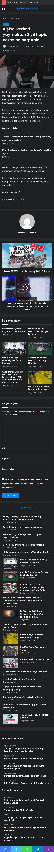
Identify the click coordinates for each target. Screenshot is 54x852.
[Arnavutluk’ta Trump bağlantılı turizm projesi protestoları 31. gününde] (10, 588)
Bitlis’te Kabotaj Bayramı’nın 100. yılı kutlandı (38, 331)
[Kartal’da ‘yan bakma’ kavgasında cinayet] (40, 377)
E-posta (6, 458)
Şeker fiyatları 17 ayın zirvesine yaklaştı (22, 527)
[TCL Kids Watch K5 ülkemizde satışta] (10, 719)
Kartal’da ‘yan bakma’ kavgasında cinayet (39, 388)
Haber (17, 18)
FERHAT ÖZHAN (13, 46)
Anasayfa (9, 18)
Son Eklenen (27, 507)
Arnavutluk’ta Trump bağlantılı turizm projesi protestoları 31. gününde (32, 587)
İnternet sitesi (8, 469)
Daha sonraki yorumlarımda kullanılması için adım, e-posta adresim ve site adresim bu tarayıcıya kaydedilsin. (26, 483)
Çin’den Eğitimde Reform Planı (35, 659)
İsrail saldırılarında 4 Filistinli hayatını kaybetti (26, 671)
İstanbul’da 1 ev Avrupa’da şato (19, 679)
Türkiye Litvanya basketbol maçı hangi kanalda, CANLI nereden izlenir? (22, 518)
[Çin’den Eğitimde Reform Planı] (10, 663)
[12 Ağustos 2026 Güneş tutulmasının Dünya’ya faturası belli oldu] (10, 614)
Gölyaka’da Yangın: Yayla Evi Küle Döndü (23, 697)
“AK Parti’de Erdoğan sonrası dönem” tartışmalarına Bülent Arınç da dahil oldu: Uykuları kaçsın (13, 377)
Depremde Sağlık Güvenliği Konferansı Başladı (12, 360)
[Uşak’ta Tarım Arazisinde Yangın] (10, 651)
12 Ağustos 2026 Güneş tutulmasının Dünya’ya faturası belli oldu (31, 614)
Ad (4, 448)
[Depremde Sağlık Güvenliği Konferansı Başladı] (14, 348)
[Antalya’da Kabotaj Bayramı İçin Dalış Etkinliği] (40, 348)
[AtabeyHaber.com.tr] (27, 8)
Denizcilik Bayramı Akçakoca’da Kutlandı (13, 330)
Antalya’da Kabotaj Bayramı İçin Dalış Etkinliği (38, 360)
